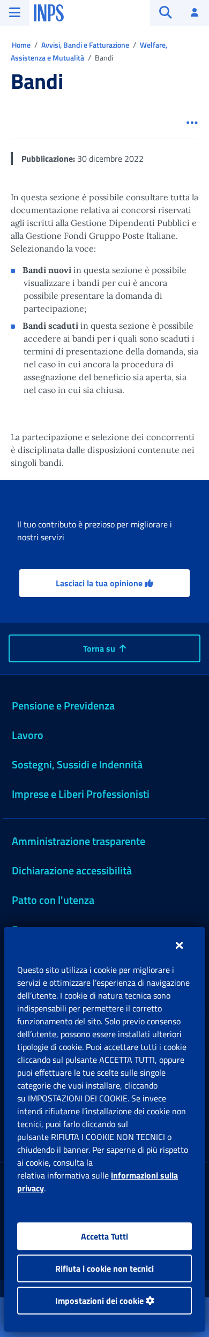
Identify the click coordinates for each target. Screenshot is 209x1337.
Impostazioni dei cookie (100, 1300)
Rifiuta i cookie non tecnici (104, 1268)
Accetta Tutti (104, 1236)
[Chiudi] (179, 945)
